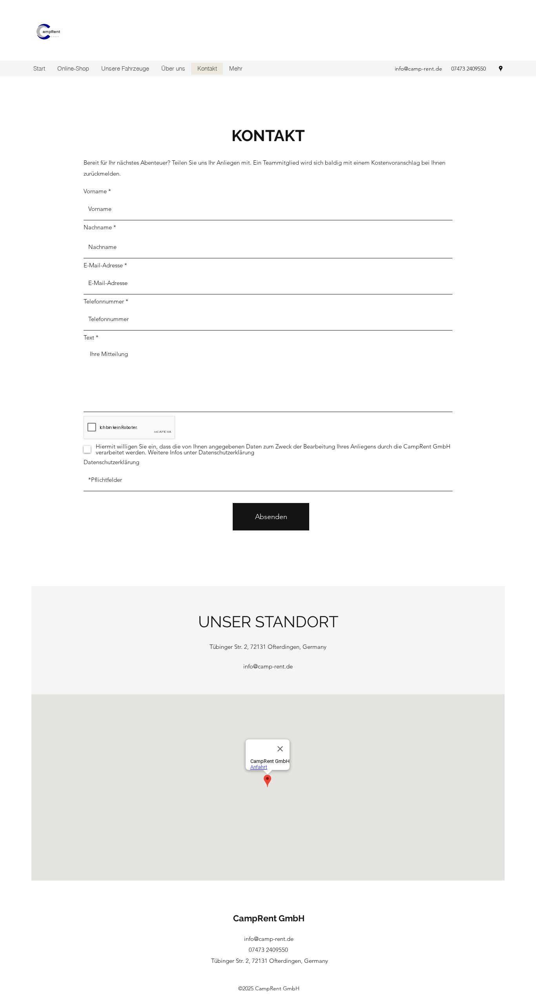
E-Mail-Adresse (103, 265)
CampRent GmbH (268, 918)
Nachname (98, 227)
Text (89, 337)
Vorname (95, 191)
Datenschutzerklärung (111, 462)
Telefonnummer (104, 301)
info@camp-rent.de (418, 68)
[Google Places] (501, 69)
